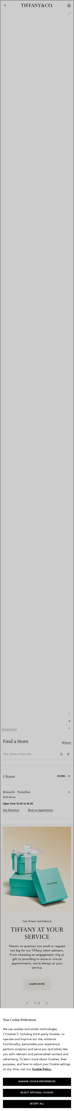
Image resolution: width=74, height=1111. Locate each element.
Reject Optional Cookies (36, 1093)
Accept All (37, 1104)
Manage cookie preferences (37, 1082)
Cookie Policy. (42, 1069)
